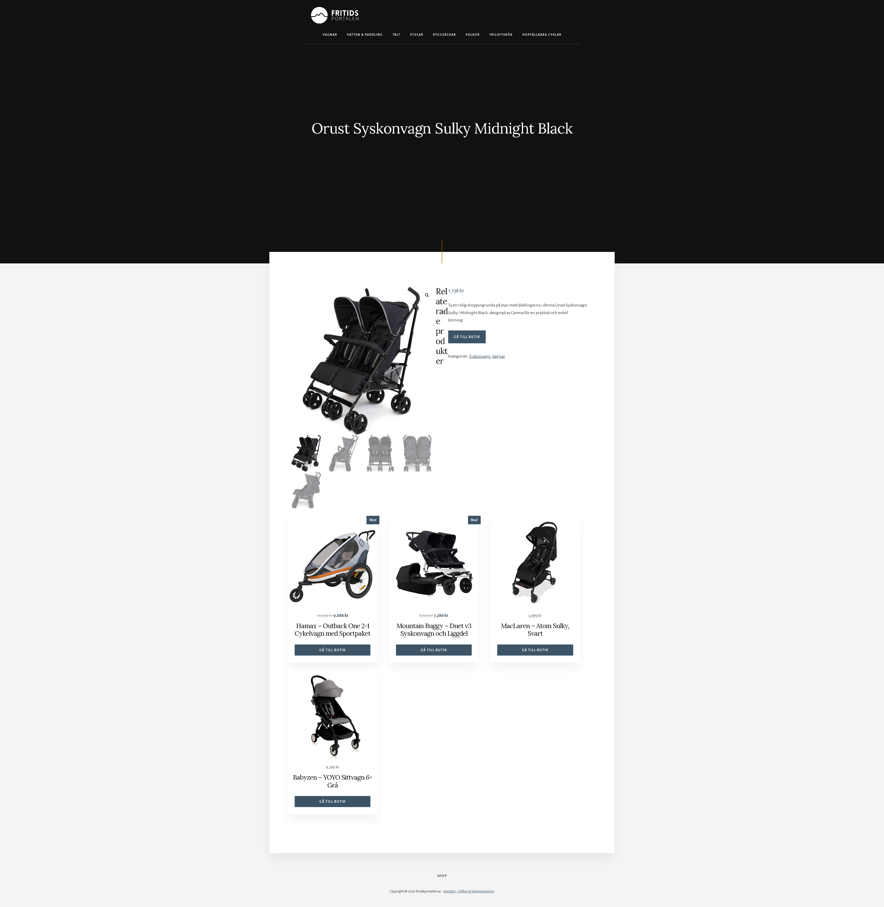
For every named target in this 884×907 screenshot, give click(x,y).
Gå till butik (467, 337)
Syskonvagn (480, 356)
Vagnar (498, 356)
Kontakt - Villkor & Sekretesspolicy (469, 891)
